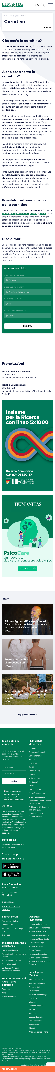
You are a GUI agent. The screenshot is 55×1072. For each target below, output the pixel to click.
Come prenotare (35, 756)
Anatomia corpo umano (38, 1032)
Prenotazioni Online (10, 921)
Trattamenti (33, 782)
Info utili (32, 759)
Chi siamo (33, 748)
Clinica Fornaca (35, 950)
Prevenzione (34, 991)
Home (6, 16)
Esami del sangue (36, 1017)
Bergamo (6, 989)
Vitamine (32, 1013)
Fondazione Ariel (9, 964)
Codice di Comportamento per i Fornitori (40, 802)
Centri (31, 767)
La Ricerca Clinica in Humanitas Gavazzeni (11, 969)
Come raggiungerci (37, 752)
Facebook (7, 906)
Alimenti (32, 1028)
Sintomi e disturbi (36, 979)
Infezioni (32, 1002)
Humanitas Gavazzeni (38, 924)
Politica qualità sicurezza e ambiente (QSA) (40, 808)
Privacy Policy (24, 1065)
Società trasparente (37, 793)
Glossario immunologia (38, 994)
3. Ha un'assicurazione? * (13, 299)
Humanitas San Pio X (37, 931)
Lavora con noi (35, 789)
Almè (4, 993)
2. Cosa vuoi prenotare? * (14, 287)
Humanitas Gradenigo (38, 954)
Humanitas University (11, 950)
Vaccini (32, 1009)
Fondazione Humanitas (11, 960)
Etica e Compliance (37, 797)
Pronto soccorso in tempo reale (12, 929)
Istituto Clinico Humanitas (39, 928)
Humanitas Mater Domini (39, 939)
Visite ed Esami (35, 778)
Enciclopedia (14, 16)
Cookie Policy (35, 1065)
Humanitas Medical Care (39, 935)
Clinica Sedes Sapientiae (39, 958)
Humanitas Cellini (36, 946)
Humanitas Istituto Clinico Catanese (39, 962)
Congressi (6, 935)
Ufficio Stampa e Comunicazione (36, 814)
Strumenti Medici (36, 1006)
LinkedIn (6, 909)
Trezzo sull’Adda (9, 996)
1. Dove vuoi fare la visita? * (14, 275)
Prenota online (10, 1069)
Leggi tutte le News (26, 715)
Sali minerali (34, 1024)
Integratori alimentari (37, 983)
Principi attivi (34, 987)
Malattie (32, 774)
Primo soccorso (35, 1021)
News (31, 786)
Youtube (16, 906)
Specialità (33, 763)
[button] (50, 5)
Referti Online (7, 925)
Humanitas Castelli (36, 943)
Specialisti (33, 998)
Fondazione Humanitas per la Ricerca (14, 955)
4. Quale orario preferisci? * (15, 310)
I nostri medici (34, 771)
